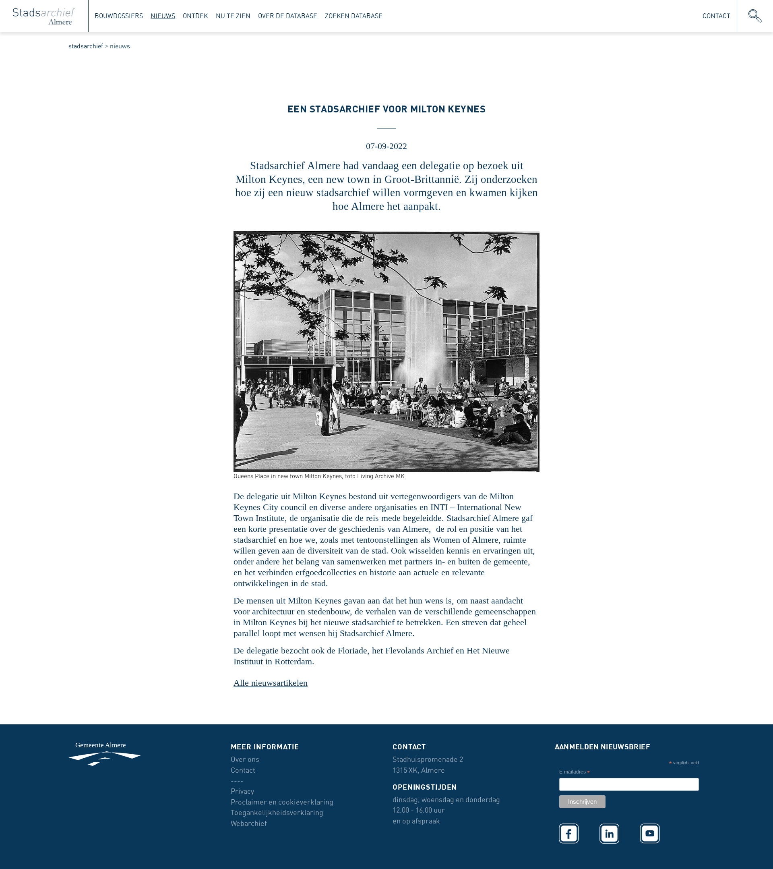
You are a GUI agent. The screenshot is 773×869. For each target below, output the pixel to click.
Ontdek (195, 16)
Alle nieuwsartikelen (271, 683)
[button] (755, 16)
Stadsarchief (85, 46)
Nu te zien (233, 16)
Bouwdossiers (119, 16)
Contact (716, 16)
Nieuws (163, 16)
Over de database (287, 16)
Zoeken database (353, 16)
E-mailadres (574, 773)
